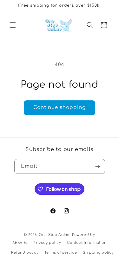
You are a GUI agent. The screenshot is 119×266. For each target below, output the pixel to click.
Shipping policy (98, 252)
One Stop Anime (55, 235)
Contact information (86, 243)
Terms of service (60, 252)
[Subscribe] (98, 166)
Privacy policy (47, 243)
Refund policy (24, 252)
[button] (13, 25)
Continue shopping (59, 107)
